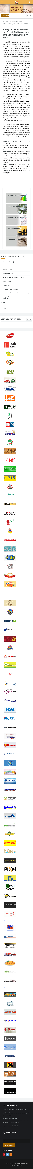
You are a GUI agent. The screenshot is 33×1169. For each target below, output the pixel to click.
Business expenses (8, 266)
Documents (6, 285)
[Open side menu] (2, 2)
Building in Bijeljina (8, 273)
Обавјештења (5, 15)
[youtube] (4, 1154)
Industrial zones (7, 269)
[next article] (27, 15)
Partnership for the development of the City (16, 293)
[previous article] (30, 15)
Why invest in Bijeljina (9, 262)
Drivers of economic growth (11, 289)
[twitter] (7, 1154)
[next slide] (30, 319)
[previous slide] (27, 319)
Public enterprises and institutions (13, 277)
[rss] (11, 1154)
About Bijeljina (7, 281)
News (4, 308)
